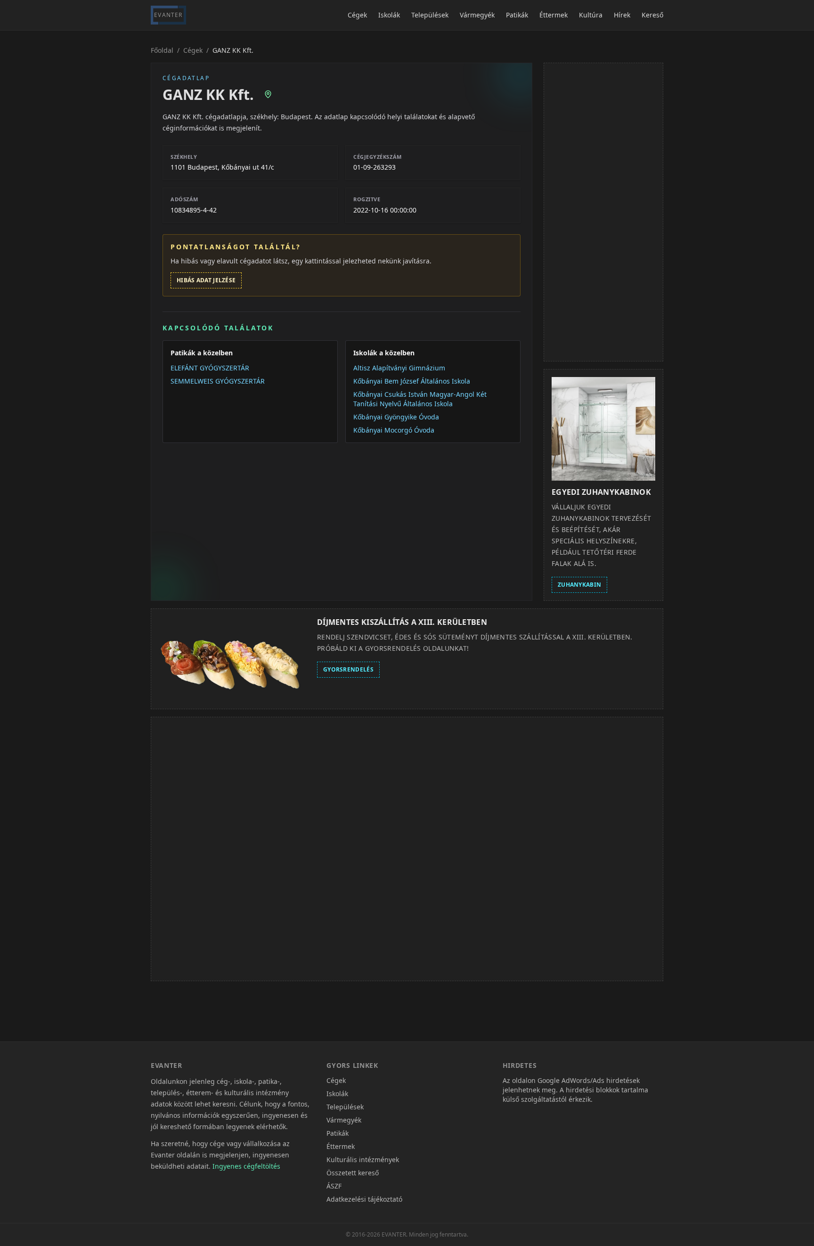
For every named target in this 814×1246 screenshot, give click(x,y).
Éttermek (553, 14)
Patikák (517, 14)
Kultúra (590, 14)
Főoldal (162, 50)
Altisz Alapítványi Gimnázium (399, 367)
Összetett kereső (352, 1172)
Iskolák (389, 14)
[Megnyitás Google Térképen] (268, 94)
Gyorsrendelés (348, 669)
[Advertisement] (603, 212)
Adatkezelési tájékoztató (364, 1199)
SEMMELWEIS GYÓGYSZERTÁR (218, 381)
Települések (429, 14)
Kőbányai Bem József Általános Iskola (411, 381)
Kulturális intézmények (362, 1159)
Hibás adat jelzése (206, 280)
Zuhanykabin (579, 585)
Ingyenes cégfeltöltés (246, 1166)
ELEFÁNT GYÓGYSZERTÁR (210, 367)
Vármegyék (477, 14)
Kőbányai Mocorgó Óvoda (393, 430)
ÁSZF (334, 1185)
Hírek (622, 14)
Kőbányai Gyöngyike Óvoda (396, 416)
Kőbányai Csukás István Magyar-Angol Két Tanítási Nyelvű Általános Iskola (420, 399)
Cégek (357, 14)
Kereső (652, 14)
